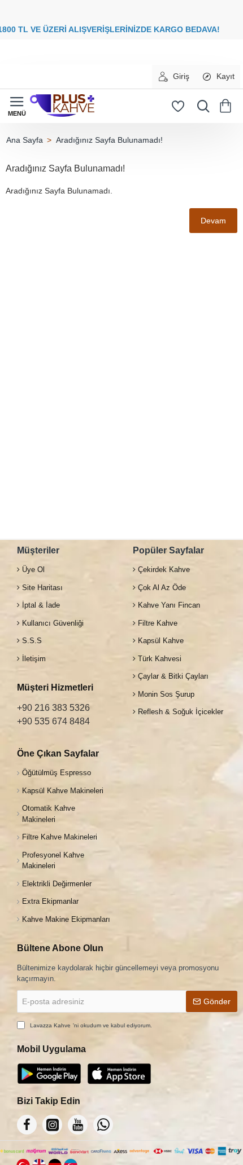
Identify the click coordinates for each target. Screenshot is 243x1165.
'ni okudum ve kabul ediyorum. (91, 1025)
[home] (24, 140)
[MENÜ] (17, 106)
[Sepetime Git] (227, 106)
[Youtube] (78, 1125)
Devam (213, 220)
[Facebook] (27, 1125)
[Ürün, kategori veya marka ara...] (200, 106)
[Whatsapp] (103, 1125)
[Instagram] (52, 1125)
